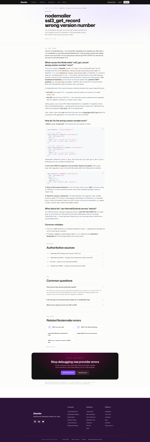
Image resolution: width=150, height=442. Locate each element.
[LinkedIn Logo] (39, 421)
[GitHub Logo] (35, 421)
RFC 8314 (64, 108)
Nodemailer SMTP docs (91, 112)
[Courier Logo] (24, 2)
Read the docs (83, 372)
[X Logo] (43, 421)
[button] (34, 2)
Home (46, 8)
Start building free (68, 372)
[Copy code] (103, 129)
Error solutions (53, 8)
